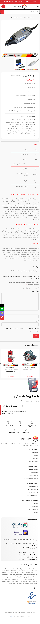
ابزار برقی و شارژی (29, 17)
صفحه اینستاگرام (33, 509)
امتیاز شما (35, 288)
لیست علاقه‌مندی (33, 469)
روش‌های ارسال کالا (32, 495)
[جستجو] (2, 12)
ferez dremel (15, 125)
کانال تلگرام (35, 512)
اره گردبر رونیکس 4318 (29, 367)
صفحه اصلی (35, 452)
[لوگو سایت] (20, 6)
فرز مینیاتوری (14, 17)
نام (37, 313)
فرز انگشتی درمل (20, 129)
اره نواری (5, 369)
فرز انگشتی (14, 127)
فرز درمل (20, 131)
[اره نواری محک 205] (10, 358)
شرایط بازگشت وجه (33, 489)
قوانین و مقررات (33, 486)
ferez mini (22, 125)
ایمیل (36, 321)
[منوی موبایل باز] (38, 6)
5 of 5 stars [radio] (23, 288)
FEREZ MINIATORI (30, 125)
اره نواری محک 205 (10, 367)
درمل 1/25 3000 (30, 127)
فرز (21, 17)
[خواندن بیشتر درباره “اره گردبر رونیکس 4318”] (31, 363)
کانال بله (36, 503)
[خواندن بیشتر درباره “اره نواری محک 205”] (12, 363)
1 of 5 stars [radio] (29, 288)
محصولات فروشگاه (33, 461)
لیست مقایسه (34, 472)
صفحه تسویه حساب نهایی (31, 478)
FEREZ (12, 123)
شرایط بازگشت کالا (33, 492)
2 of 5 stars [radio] (27, 288)
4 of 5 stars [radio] (25, 288)
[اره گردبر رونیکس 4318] (29, 358)
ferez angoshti (19, 123)
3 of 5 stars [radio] (26, 288)
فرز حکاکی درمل (27, 131)
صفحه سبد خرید (33, 475)
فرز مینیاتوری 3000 (21, 133)
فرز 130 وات (22, 127)
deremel (7, 123)
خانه (37, 17)
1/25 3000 (28, 123)
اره (8, 369)
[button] (37, 39)
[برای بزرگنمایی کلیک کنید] (35, 54)
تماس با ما (35, 458)
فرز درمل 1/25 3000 (11, 131)
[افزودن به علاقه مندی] (28, 363)
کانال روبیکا (35, 506)
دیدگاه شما (35, 291)
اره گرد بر (34, 369)
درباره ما (36, 455)
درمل (9, 125)
